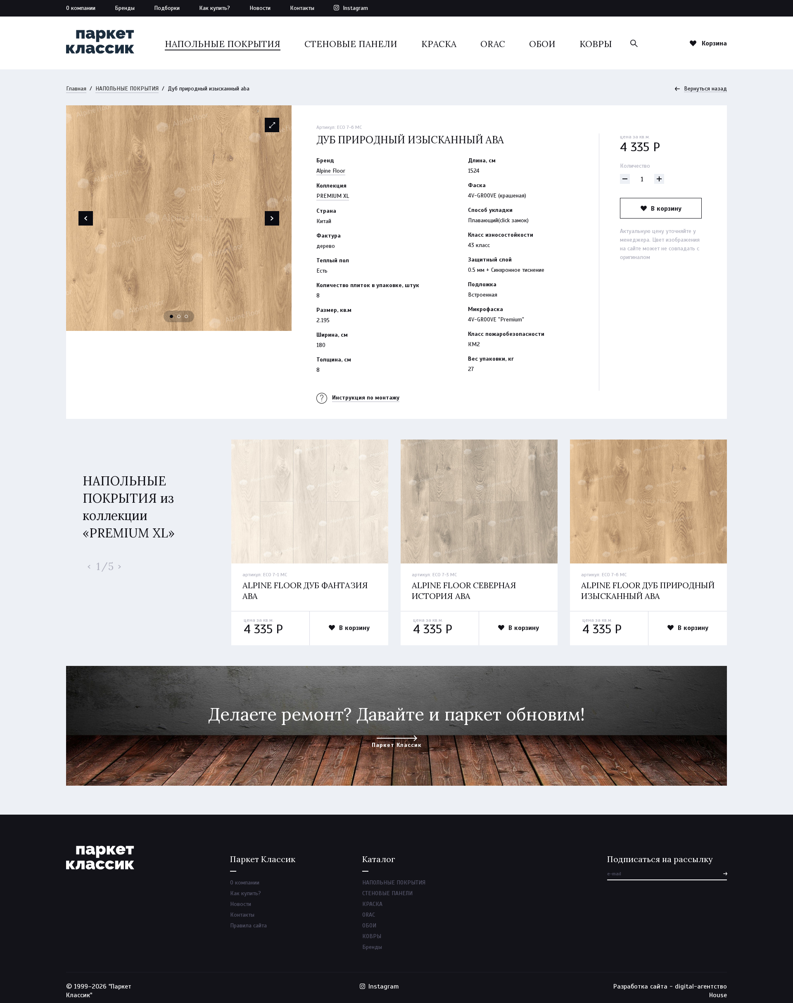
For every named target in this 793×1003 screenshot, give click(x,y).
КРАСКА (438, 44)
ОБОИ (542, 44)
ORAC (492, 44)
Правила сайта (248, 925)
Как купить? (214, 8)
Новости (260, 8)
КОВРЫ (595, 44)
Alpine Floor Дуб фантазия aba (305, 590)
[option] (179, 218)
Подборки (167, 8)
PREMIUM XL (332, 196)
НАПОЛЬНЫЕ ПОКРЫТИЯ (222, 44)
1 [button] (171, 316)
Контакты (302, 8)
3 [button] (186, 316)
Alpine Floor (330, 170)
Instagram (355, 8)
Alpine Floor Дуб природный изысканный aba (648, 590)
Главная (76, 88)
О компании (80, 8)
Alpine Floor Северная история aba (464, 590)
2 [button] (179, 316)
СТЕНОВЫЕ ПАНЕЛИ (350, 44)
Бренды (125, 8)
